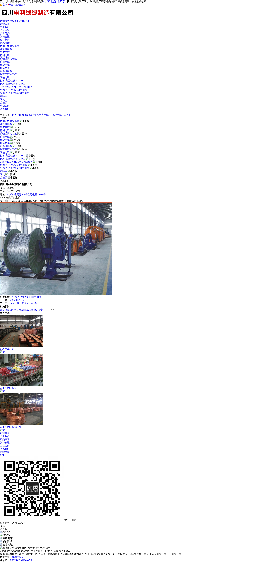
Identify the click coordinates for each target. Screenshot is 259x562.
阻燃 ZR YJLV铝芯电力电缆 (14, 93)
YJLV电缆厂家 (17, 300)
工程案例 (5, 445)
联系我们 (5, 109)
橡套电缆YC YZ (8, 74)
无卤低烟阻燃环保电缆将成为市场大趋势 (21, 309)
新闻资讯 (5, 36)
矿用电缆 (5, 61)
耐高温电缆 (6, 71)
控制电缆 (5, 55)
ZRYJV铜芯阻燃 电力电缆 (23, 303)
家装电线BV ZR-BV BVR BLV (16, 87)
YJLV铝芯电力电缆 (31, 297)
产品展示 (5, 43)
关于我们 (5, 27)
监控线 (3, 102)
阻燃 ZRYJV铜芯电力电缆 (13, 90)
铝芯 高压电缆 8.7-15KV (12, 80)
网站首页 (5, 24)
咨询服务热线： (15, 21)
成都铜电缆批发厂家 (54, 1)
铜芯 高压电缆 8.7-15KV (12, 83)
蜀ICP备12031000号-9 (21, 560)
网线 (2, 99)
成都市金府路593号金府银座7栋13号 (26, 194)
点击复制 (35, 551)
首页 (14, 114)
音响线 (3, 96)
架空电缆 (5, 52)
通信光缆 (5, 68)
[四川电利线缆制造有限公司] (37, 16)
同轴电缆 (5, 77)
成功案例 (5, 105)
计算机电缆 (6, 49)
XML (2, 455)
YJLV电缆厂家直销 (61, 114)
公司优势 (5, 33)
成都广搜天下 (19, 557)
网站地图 (5, 452)
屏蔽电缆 (5, 65)
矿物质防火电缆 (8, 58)
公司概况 (5, 30)
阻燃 (14, 297)
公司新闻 (5, 39)
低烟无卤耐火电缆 (9, 46)
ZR (19, 297)
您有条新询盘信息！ (14, 4)
